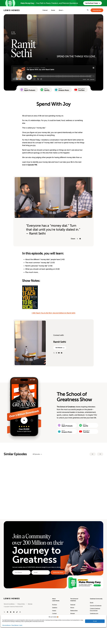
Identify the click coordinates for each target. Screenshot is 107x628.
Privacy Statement (15, 625)
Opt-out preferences (6, 625)
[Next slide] (100, 454)
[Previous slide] (92, 454)
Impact (54, 610)
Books (91, 602)
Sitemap (30, 604)
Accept (95, 621)
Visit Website (58, 347)
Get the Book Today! (91, 3)
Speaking (54, 607)
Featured (72, 604)
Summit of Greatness (95, 605)
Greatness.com (94, 613)
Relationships (74, 610)
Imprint (20, 625)
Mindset (72, 613)
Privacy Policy (21, 604)
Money (72, 607)
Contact (54, 613)
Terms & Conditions (9, 604)
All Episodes (36, 454)
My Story (54, 604)
